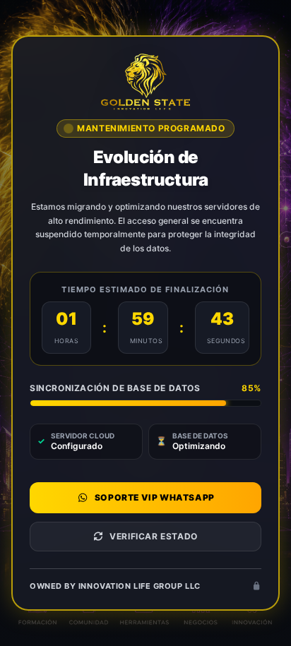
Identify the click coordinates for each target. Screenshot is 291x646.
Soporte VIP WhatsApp (155, 497)
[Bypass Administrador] (256, 586)
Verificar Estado (153, 536)
